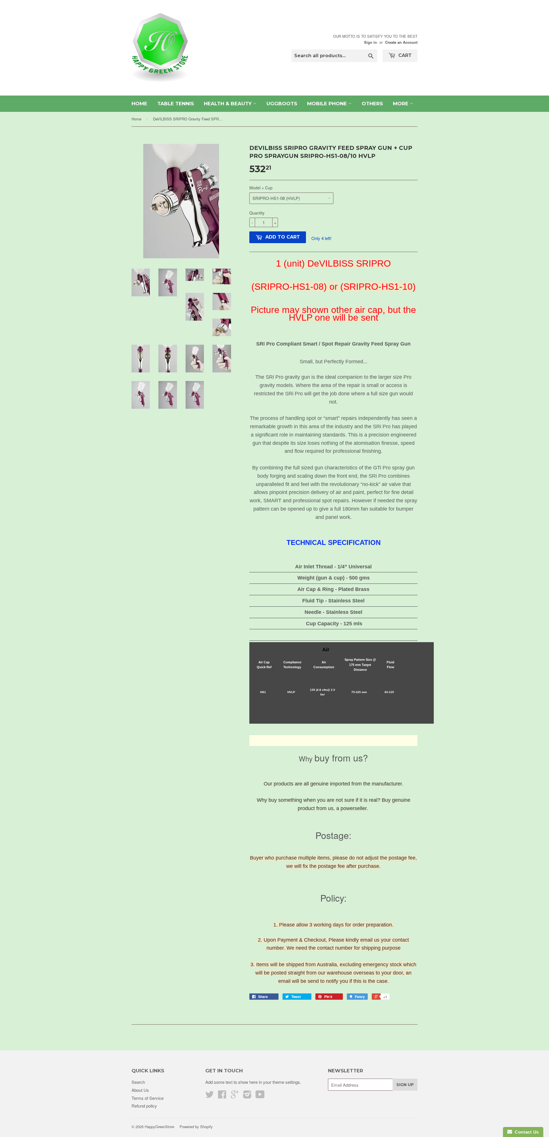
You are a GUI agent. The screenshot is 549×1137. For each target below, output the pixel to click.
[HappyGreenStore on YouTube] (260, 1096)
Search (138, 1082)
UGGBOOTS (281, 103)
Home (136, 119)
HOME (139, 103)
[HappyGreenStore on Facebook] (222, 1096)
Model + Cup (260, 188)
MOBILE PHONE (327, 103)
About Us (140, 1090)
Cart (404, 55)
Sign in (370, 42)
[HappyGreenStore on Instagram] (247, 1096)
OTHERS (372, 103)
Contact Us (525, 1132)
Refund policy (144, 1106)
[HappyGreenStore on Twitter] (209, 1096)
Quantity (256, 213)
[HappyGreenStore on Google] (234, 1096)
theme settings (286, 1082)
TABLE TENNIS (175, 103)
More (401, 103)
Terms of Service (148, 1098)
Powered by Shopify (196, 1126)
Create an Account (401, 42)
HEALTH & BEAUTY (228, 103)
